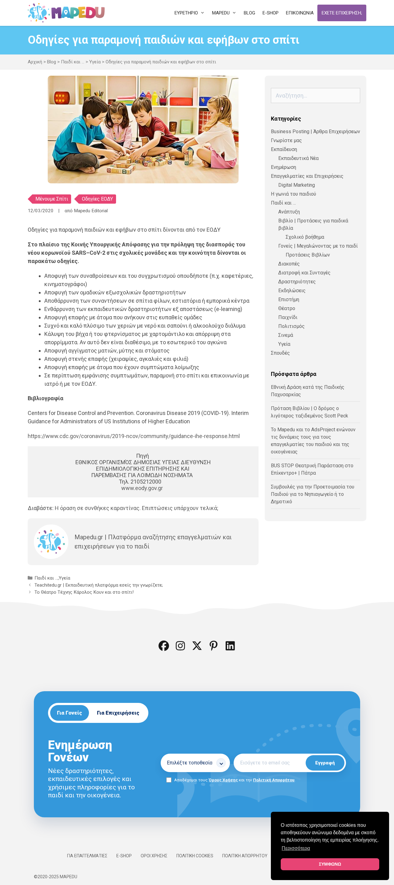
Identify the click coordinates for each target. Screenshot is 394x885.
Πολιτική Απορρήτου (274, 779)
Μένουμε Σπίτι (51, 199)
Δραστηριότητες (297, 282)
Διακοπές (289, 264)
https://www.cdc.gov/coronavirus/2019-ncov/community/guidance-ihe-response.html (134, 436)
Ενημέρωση (283, 167)
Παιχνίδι (287, 317)
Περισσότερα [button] (296, 848)
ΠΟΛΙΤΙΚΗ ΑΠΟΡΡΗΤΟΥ (244, 855)
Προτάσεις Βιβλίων (308, 255)
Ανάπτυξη (289, 212)
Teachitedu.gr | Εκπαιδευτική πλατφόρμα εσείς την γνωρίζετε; (98, 585)
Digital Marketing (296, 185)
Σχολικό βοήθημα (305, 237)
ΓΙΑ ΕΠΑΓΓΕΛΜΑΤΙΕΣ (87, 855)
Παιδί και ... (72, 62)
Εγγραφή (325, 763)
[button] (164, 645)
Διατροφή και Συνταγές (304, 273)
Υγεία (95, 62)
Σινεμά (285, 335)
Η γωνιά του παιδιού (293, 194)
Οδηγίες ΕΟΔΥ (97, 199)
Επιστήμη (288, 299)
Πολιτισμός (291, 326)
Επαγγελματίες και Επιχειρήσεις (307, 176)
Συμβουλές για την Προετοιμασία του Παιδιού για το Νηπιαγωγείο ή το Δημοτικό (312, 494)
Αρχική (35, 62)
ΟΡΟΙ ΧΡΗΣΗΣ (154, 855)
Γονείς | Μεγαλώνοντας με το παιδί (318, 246)
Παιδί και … (283, 203)
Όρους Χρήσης (223, 779)
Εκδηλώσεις (292, 290)
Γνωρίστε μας (286, 140)
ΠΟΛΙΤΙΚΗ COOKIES (194, 855)
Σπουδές (280, 353)
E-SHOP (124, 855)
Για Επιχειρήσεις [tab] (118, 713)
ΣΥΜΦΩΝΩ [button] (330, 864)
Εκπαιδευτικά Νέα (298, 158)
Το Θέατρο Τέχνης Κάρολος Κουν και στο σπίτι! (84, 592)
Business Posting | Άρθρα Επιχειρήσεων (315, 131)
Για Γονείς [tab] (69, 713)
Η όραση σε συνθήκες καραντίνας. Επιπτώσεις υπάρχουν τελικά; (136, 508)
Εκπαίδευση (284, 149)
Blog (51, 62)
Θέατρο (286, 308)
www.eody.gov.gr (142, 488)
